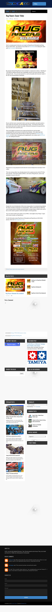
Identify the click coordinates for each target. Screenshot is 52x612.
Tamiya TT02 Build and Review (12, 473)
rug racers (22, 269)
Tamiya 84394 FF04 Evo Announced (13, 455)
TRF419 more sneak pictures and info (13, 436)
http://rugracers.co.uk (19, 219)
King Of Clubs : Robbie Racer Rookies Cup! (37, 416)
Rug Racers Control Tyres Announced (38, 293)
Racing (10, 269)
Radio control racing (16, 269)
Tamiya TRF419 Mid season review (18, 332)
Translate (38, 406)
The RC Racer (14, 603)
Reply (12, 19)
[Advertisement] (37, 494)
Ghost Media (32, 46)
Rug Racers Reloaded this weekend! (15, 293)
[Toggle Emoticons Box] (5, 303)
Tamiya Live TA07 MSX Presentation (36, 425)
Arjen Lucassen (12, 48)
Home (7, 11)
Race (13, 11)
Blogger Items (23, 603)
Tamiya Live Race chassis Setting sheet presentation (39, 420)
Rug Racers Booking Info (36, 287)
